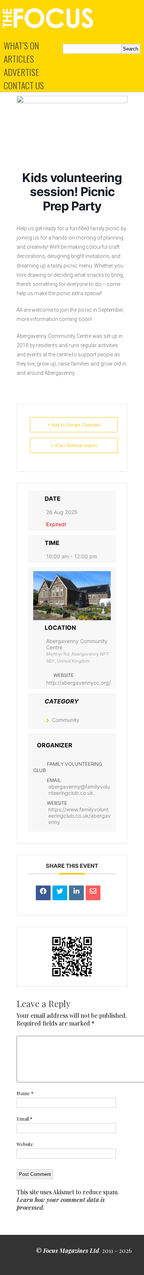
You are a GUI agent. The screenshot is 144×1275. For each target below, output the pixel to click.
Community (65, 720)
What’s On (21, 45)
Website (25, 1144)
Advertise (21, 71)
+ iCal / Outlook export (74, 445)
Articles (19, 58)
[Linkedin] (76, 892)
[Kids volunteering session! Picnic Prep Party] (72, 101)
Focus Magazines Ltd (71, 1250)
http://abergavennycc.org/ (78, 683)
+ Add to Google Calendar (73, 424)
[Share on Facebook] (43, 892)
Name (25, 1093)
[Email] (93, 892)
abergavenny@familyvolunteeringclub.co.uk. (79, 789)
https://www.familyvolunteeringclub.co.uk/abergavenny (79, 815)
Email (24, 1118)
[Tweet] (59, 892)
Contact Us (24, 85)
